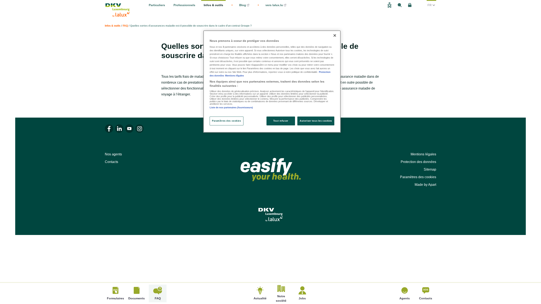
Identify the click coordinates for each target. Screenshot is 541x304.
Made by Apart (425, 184)
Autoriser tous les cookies (316, 120)
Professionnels (184, 5)
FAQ (125, 25)
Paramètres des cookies (418, 177)
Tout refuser (280, 120)
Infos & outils (213, 5)
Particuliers (157, 5)
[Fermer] (334, 35)
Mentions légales (423, 154)
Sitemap (430, 169)
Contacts (111, 162)
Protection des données (418, 162)
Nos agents (113, 154)
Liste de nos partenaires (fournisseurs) (231, 107)
